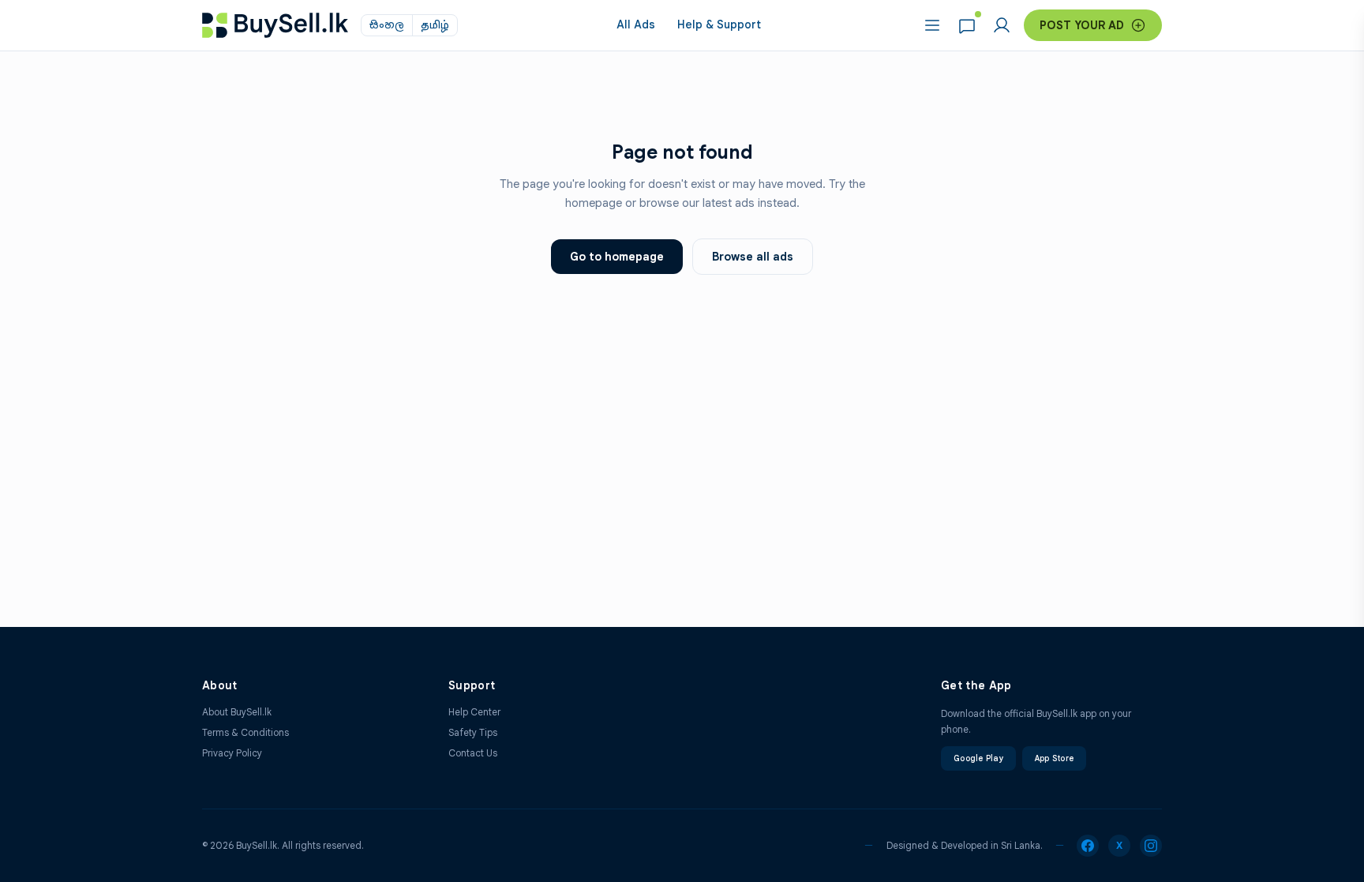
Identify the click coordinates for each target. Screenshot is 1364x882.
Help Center (474, 712)
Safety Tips (472, 732)
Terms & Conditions (245, 732)
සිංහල (386, 25)
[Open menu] (932, 25)
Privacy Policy (232, 753)
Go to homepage (617, 257)
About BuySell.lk (237, 712)
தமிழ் (435, 25)
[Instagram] (1151, 846)
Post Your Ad (1082, 25)
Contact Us (472, 753)
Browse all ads (752, 257)
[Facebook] (1088, 846)
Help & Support (719, 24)
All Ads (635, 24)
